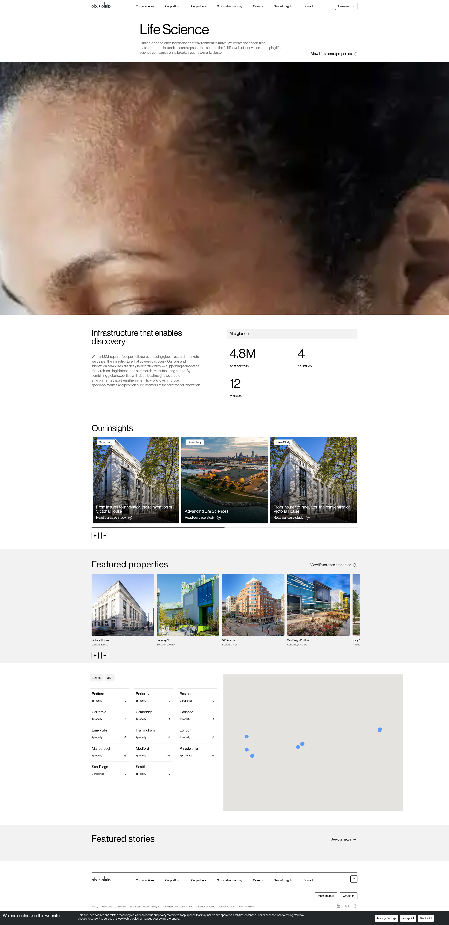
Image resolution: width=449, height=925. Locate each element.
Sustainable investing (229, 6)
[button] (136, 480)
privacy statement (168, 915)
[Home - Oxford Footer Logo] (101, 887)
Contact (308, 6)
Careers (258, 6)
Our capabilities (145, 6)
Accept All (408, 918)
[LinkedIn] (338, 906)
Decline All (426, 918)
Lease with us (346, 6)
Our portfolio (172, 6)
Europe (96, 678)
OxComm (348, 895)
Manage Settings (386, 918)
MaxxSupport (326, 895)
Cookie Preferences (245, 907)
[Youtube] (347, 906)
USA (109, 678)
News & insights (283, 6)
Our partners (198, 6)
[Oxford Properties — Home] (114, 5)
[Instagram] (355, 906)
